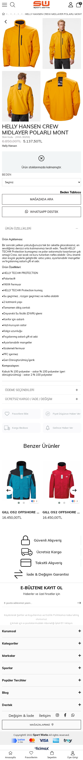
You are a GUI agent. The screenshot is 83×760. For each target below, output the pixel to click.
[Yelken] (21, 14)
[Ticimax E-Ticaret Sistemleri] (41, 749)
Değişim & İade (21, 715)
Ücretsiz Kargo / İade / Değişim (28, 399)
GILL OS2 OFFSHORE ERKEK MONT (21, 512)
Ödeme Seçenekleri (19, 390)
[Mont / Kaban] (18, 14)
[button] (19, 503)
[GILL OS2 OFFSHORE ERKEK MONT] (21, 480)
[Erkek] (10, 14)
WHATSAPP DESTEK (43, 212)
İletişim (45, 715)
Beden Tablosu (70, 192)
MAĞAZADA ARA (41, 199)
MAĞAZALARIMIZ (40, 724)
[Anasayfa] (6, 14)
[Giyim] (14, 14)
